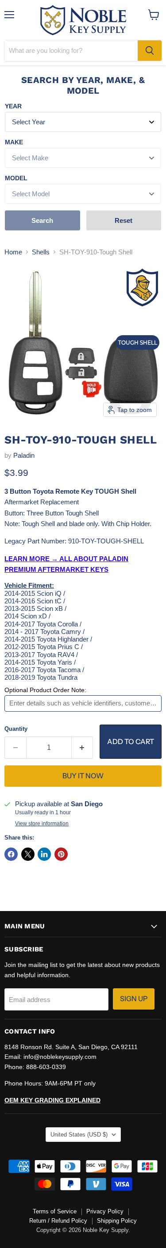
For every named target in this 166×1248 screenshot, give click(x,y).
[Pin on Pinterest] (61, 854)
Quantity (15, 728)
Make (14, 142)
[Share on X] (28, 854)
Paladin (24, 455)
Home (13, 252)
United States (79, 1134)
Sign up (133, 998)
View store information (42, 823)
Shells (41, 252)
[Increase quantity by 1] (82, 748)
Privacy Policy (105, 1211)
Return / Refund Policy (58, 1220)
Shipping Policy (117, 1220)
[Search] (150, 50)
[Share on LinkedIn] (44, 854)
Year (13, 106)
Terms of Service (55, 1211)
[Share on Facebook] (11, 854)
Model (16, 178)
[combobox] (71, 50)
